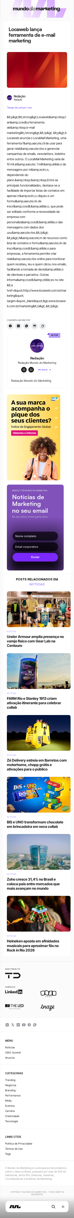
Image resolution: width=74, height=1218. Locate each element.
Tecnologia (11, 1121)
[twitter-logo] (13, 1025)
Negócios (10, 1085)
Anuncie (10, 1057)
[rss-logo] (29, 1025)
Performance (13, 1095)
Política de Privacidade (18, 1143)
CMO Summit (13, 1052)
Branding (10, 1090)
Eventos (10, 1105)
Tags (8, 1153)
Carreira (10, 1111)
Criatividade (12, 1116)
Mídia (8, 1100)
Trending (10, 1080)
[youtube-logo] (24, 1025)
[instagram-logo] (7, 1025)
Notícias (10, 1047)
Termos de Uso (14, 1148)
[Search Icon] (53, 1206)
